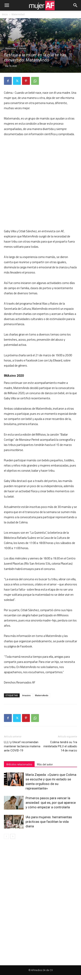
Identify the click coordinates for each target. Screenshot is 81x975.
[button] (6, 5)
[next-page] (12, 836)
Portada (22, 48)
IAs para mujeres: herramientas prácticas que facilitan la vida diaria (49, 821)
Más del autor (45, 764)
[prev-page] (6, 836)
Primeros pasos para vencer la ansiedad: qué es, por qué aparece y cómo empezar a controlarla (51, 802)
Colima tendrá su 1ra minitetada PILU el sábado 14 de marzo (60, 746)
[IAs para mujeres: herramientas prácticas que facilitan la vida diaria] (14, 822)
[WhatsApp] (35, 81)
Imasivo (26, 695)
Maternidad (18, 14)
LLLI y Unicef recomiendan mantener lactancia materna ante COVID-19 (22, 746)
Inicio (5, 14)
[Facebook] (8, 81)
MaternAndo (41, 695)
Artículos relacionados (19, 764)
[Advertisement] (40, 183)
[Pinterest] (26, 81)
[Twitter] (17, 81)
